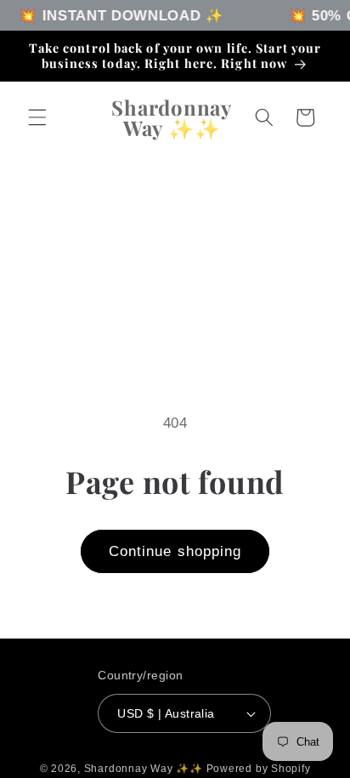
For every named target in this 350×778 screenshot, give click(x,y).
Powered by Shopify (258, 769)
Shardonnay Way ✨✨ (145, 769)
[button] (37, 117)
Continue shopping (175, 551)
